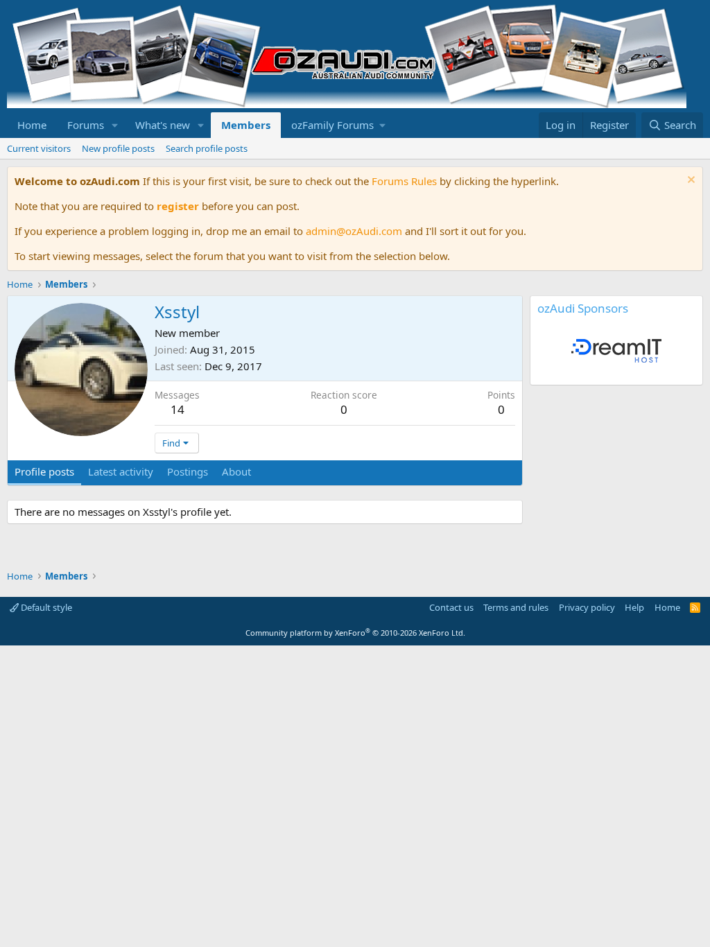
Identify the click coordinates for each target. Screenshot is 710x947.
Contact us (451, 607)
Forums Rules (404, 181)
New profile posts (118, 148)
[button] (115, 125)
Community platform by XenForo (355, 632)
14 (177, 409)
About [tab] (236, 471)
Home (31, 125)
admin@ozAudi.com (354, 231)
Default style (45, 607)
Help (634, 607)
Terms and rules (515, 607)
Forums (85, 125)
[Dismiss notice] (689, 181)
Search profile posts (207, 148)
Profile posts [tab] (44, 471)
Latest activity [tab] (120, 471)
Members (245, 125)
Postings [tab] (187, 471)
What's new (162, 125)
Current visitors (39, 148)
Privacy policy (587, 607)
